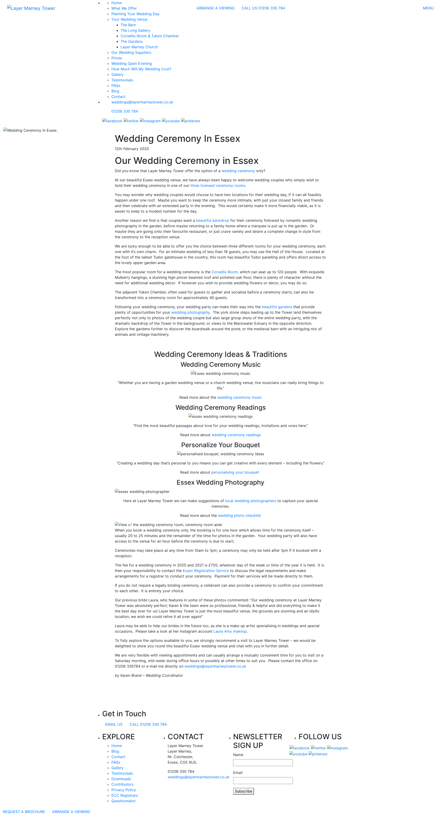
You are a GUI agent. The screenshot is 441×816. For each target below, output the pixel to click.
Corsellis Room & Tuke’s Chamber (150, 36)
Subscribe (243, 791)
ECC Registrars (124, 795)
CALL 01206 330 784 (148, 724)
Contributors (122, 784)
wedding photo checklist (239, 515)
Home (116, 745)
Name (238, 754)
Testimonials (122, 80)
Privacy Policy (123, 790)
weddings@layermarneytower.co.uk (142, 102)
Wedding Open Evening (131, 63)
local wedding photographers (250, 500)
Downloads (121, 778)
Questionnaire (123, 801)
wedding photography (190, 312)
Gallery (117, 74)
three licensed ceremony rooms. (218, 185)
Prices (116, 58)
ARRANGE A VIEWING (216, 8)
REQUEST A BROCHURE (24, 811)
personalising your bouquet (236, 472)
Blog (115, 91)
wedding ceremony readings (236, 434)
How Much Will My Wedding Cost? (141, 69)
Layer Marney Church (139, 47)
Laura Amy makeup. (230, 631)
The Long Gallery (135, 30)
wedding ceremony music (239, 397)
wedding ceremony (238, 170)
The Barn (128, 25)
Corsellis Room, (225, 272)
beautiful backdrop (212, 220)
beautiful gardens (277, 306)
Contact (118, 96)
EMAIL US (113, 724)
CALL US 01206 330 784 (263, 8)
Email (238, 772)
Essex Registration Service (206, 570)
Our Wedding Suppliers (131, 52)
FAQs (115, 85)
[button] (131, 524)
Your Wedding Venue (129, 19)
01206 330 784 (124, 111)
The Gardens (132, 41)
